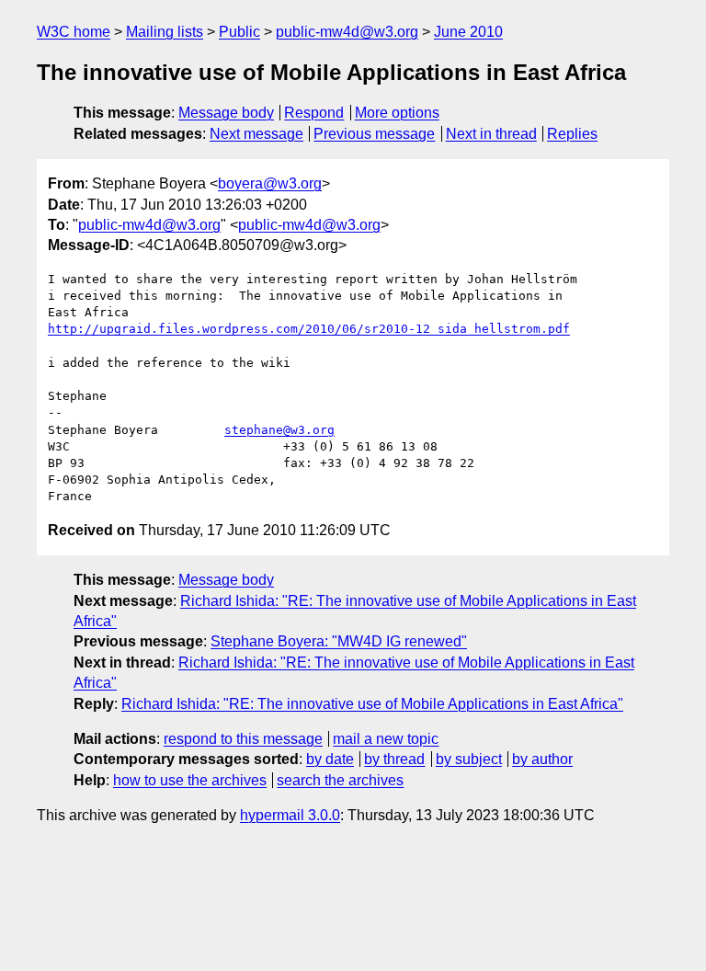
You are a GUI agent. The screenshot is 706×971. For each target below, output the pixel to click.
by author (542, 759)
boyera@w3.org (270, 183)
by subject (469, 759)
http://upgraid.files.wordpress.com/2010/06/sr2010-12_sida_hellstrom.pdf (309, 329)
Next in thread (491, 134)
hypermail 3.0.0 (290, 815)
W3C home (73, 32)
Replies (572, 134)
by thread (394, 759)
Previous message (374, 134)
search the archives (340, 780)
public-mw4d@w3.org (347, 32)
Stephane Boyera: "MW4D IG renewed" (339, 641)
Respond (314, 112)
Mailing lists (164, 32)
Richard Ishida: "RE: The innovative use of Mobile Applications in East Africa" (372, 704)
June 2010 (468, 32)
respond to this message (243, 739)
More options (397, 112)
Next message (256, 134)
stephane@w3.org (279, 430)
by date (330, 759)
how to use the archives (190, 780)
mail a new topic (385, 739)
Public (239, 32)
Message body (226, 112)
